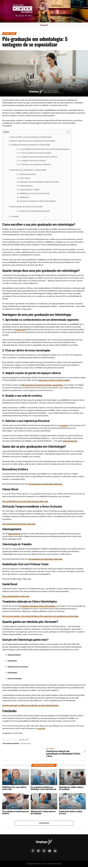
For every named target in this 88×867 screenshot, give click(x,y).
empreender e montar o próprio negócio (54, 380)
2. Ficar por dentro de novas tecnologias (35, 153)
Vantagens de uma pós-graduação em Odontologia (30, 144)
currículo (64, 425)
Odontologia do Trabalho (29, 189)
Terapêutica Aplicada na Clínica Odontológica (38, 201)
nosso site (41, 728)
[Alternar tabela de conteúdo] (67, 132)
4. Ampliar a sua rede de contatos (33, 160)
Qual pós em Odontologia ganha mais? (35, 211)
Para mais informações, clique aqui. (15, 596)
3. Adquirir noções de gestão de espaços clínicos (38, 156)
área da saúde (20, 329)
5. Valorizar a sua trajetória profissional (35, 164)
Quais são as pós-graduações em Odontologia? (28, 170)
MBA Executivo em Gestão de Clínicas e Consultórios (42, 385)
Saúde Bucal (24, 197)
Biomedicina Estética (28, 174)
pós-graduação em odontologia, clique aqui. (45, 484)
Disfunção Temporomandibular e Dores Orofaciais (39, 182)
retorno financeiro (70, 441)
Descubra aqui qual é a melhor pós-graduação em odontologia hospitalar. (30, 705)
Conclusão (15, 216)
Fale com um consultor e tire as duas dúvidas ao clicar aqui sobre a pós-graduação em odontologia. (40, 616)
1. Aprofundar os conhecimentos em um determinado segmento (45, 149)
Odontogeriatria (26, 186)
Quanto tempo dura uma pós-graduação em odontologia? (33, 141)
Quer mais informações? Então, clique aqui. (19, 524)
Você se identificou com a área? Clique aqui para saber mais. (25, 501)
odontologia (26, 743)
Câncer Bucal (25, 178)
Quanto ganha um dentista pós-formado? (27, 206)
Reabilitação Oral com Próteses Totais (34, 193)
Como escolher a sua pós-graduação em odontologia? (31, 137)
